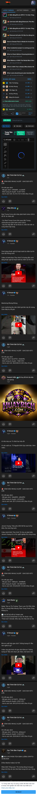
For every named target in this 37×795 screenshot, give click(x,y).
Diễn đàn (13, 113)
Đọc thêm (4, 197)
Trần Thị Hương (13, 83)
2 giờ (8, 347)
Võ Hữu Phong (13, 86)
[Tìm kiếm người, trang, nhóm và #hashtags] (33, 3)
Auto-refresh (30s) (22, 113)
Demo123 (12, 109)
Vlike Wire (10, 208)
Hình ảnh (31, 126)
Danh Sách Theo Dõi (30, 133)
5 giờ (8, 518)
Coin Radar (11, 600)
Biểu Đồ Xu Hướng (21, 133)
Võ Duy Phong (13, 93)
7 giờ (8, 720)
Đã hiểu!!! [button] (18, 792)
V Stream (10, 241)
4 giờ (8, 433)
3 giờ (8, 381)
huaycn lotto (11, 377)
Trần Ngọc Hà (13, 90)
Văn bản (18, 126)
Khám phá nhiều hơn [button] (8, 788)
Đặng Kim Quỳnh (14, 97)
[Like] (18, 201)
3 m (8, 177)
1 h (8, 210)
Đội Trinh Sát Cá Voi (14, 175)
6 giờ (8, 635)
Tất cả (7, 126)
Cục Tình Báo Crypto (14, 750)
